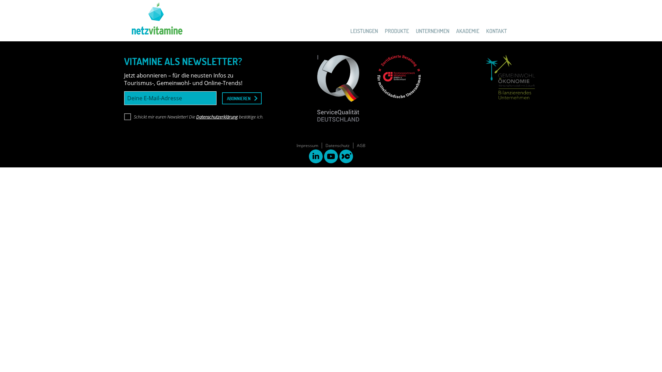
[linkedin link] (316, 157)
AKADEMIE (467, 31)
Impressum (307, 145)
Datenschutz (337, 145)
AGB (361, 145)
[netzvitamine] (153, 20)
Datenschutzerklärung (217, 117)
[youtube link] (331, 157)
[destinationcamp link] (346, 157)
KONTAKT (496, 31)
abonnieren (239, 98)
